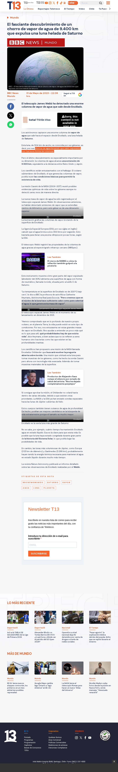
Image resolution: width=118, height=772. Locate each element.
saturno (53, 482)
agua (26, 488)
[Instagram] (76, 738)
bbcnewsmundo (33, 482)
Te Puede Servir (107, 8)
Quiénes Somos (55, 737)
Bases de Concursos (32, 748)
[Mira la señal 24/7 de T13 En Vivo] (73, 3)
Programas (28, 740)
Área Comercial (54, 740)
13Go (26, 750)
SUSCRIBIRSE (39, 553)
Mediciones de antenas (57, 745)
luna (36, 488)
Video (82, 8)
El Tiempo (69, 8)
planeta (49, 488)
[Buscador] (100, 3)
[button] (109, 9)
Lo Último (29, 8)
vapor (66, 482)
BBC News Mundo (13, 95)
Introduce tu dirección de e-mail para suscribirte (48, 537)
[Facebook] (85, 738)
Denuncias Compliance (57, 748)
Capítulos (28, 745)
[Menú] (108, 2)
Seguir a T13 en (69, 94)
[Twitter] (80, 738)
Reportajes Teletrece (49, 8)
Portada (27, 737)
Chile (91, 8)
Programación (30, 742)
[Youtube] (89, 738)
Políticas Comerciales (57, 742)
